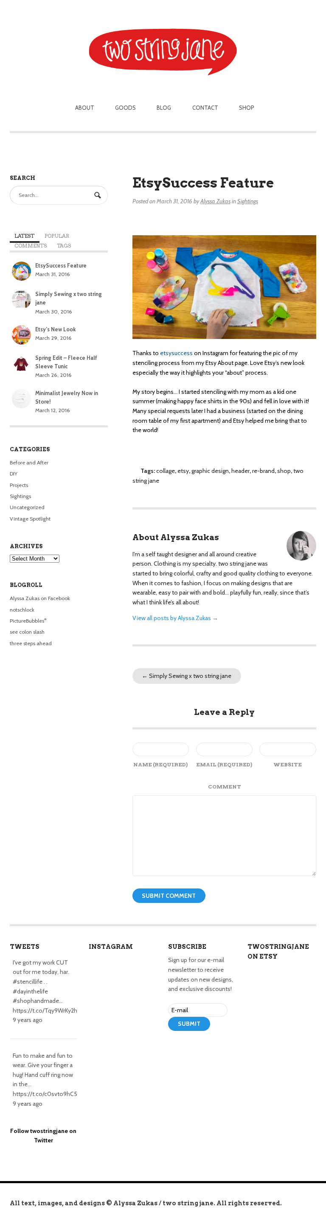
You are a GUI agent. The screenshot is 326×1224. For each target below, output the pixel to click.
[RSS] (173, 1048)
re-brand (263, 471)
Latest (24, 236)
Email (224, 764)
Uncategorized (27, 507)
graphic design (210, 471)
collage (165, 471)
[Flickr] (210, 1048)
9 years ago (27, 1020)
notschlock (22, 609)
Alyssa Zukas (215, 201)
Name (160, 764)
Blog (164, 107)
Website (287, 764)
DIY (13, 473)
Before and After (29, 462)
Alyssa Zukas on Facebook (40, 598)
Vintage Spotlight (30, 518)
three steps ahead (31, 643)
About (84, 107)
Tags (64, 246)
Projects (19, 485)
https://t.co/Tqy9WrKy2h (45, 1010)
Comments (30, 246)
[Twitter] (186, 1048)
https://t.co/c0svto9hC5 (45, 1094)
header (240, 471)
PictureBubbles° (28, 621)
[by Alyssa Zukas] (162, 39)
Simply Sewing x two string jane (186, 676)
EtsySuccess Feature (61, 265)
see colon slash (27, 632)
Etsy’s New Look (55, 329)
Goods (125, 107)
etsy (183, 471)
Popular (57, 236)
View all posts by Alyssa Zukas (175, 618)
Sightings (247, 201)
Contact (205, 107)
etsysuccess (176, 353)
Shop (246, 107)
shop (284, 471)
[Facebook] (198, 1048)
